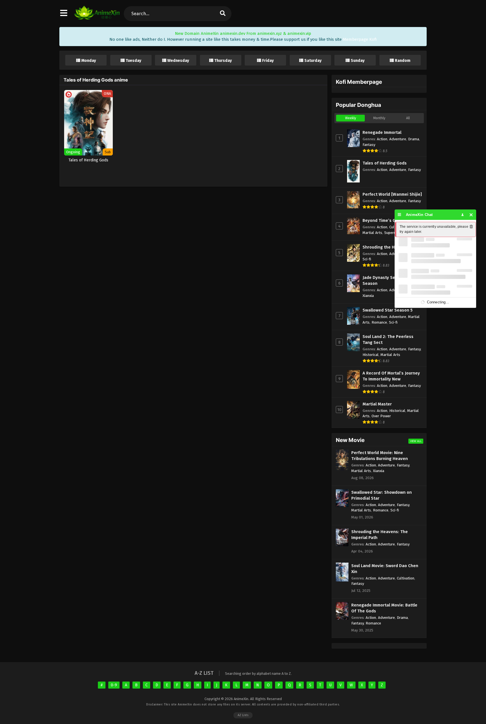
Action (382, 139)
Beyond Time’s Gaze (383, 220)
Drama (413, 139)
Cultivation (405, 578)
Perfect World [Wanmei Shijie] (392, 194)
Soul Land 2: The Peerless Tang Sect (388, 339)
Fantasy (369, 145)
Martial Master (377, 404)
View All (416, 441)
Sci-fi (367, 259)
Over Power (381, 416)
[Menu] (399, 214)
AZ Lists (243, 715)
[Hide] (471, 214)
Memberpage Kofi (360, 39)
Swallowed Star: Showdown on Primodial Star (381, 495)
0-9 (114, 685)
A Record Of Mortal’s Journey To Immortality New (391, 376)
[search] (222, 13)
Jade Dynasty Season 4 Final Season (391, 280)
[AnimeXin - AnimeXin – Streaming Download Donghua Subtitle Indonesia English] (97, 18)
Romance (379, 322)
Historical (371, 355)
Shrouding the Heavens (386, 247)
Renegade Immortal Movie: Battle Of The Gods (384, 608)
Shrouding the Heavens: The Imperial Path (379, 534)
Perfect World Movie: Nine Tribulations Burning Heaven (379, 455)
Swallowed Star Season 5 (388, 310)
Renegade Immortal (382, 132)
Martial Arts (372, 233)
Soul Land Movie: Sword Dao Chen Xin (384, 568)
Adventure (397, 139)
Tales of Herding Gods (385, 163)
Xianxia (368, 296)
